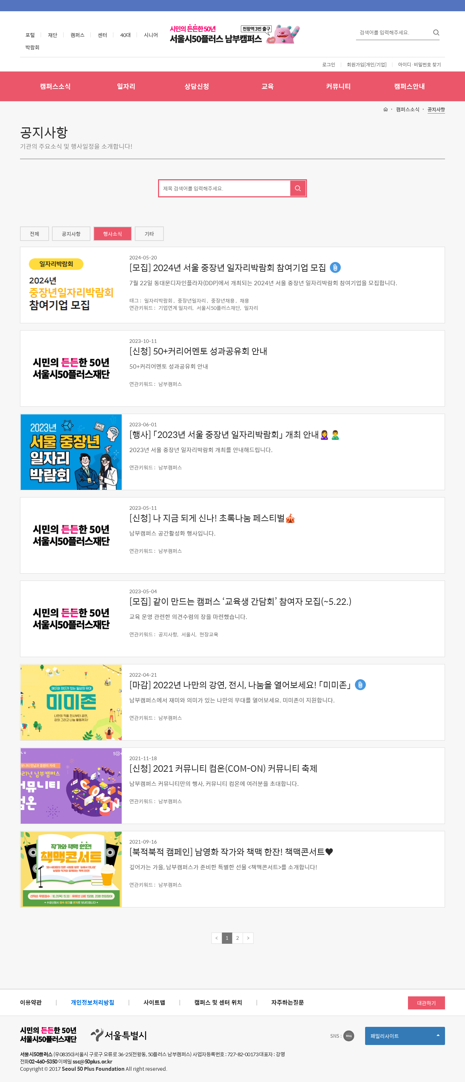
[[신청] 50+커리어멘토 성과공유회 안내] (70, 369)
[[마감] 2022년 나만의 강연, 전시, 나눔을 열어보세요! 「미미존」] (70, 702)
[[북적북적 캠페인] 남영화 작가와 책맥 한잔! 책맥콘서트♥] (70, 869)
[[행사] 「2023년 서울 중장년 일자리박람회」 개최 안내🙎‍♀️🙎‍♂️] (70, 452)
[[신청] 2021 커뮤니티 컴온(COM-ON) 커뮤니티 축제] (70, 786)
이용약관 (31, 1002)
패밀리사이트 (397, 1038)
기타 (149, 234)
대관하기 (426, 1003)
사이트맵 (154, 1002)
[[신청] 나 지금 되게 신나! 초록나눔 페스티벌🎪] (70, 535)
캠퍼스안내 (409, 86)
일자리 (126, 86)
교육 (268, 86)
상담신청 (197, 86)
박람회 (32, 47)
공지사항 (436, 109)
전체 (34, 234)
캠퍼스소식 (55, 86)
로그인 (328, 64)
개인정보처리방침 (92, 1002)
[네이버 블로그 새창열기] (348, 1035)
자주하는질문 (287, 1002)
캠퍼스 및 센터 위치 (218, 1002)
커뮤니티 (338, 86)
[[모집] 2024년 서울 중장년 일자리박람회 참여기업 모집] (70, 285)
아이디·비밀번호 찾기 (419, 64)
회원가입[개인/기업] (367, 64)
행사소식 (112, 234)
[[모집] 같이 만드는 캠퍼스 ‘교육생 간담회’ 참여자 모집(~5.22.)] (70, 619)
